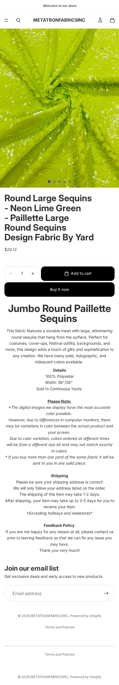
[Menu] (6, 20)
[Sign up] (106, 593)
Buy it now (59, 289)
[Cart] (112, 20)
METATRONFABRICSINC (49, 616)
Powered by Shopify (86, 616)
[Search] (18, 20)
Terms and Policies (59, 627)
